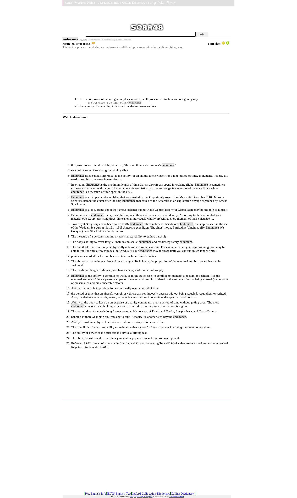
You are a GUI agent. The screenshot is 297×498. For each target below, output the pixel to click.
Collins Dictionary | (134, 2)
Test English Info (95, 493)
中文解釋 (83, 39)
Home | (69, 2)
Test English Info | (109, 2)
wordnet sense (94, 39)
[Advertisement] (146, 73)
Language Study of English (141, 496)
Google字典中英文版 (162, 3)
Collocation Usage (108, 39)
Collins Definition (123, 39)
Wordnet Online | (85, 2)
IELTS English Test (119, 493)
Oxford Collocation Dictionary (151, 493)
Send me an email (176, 496)
